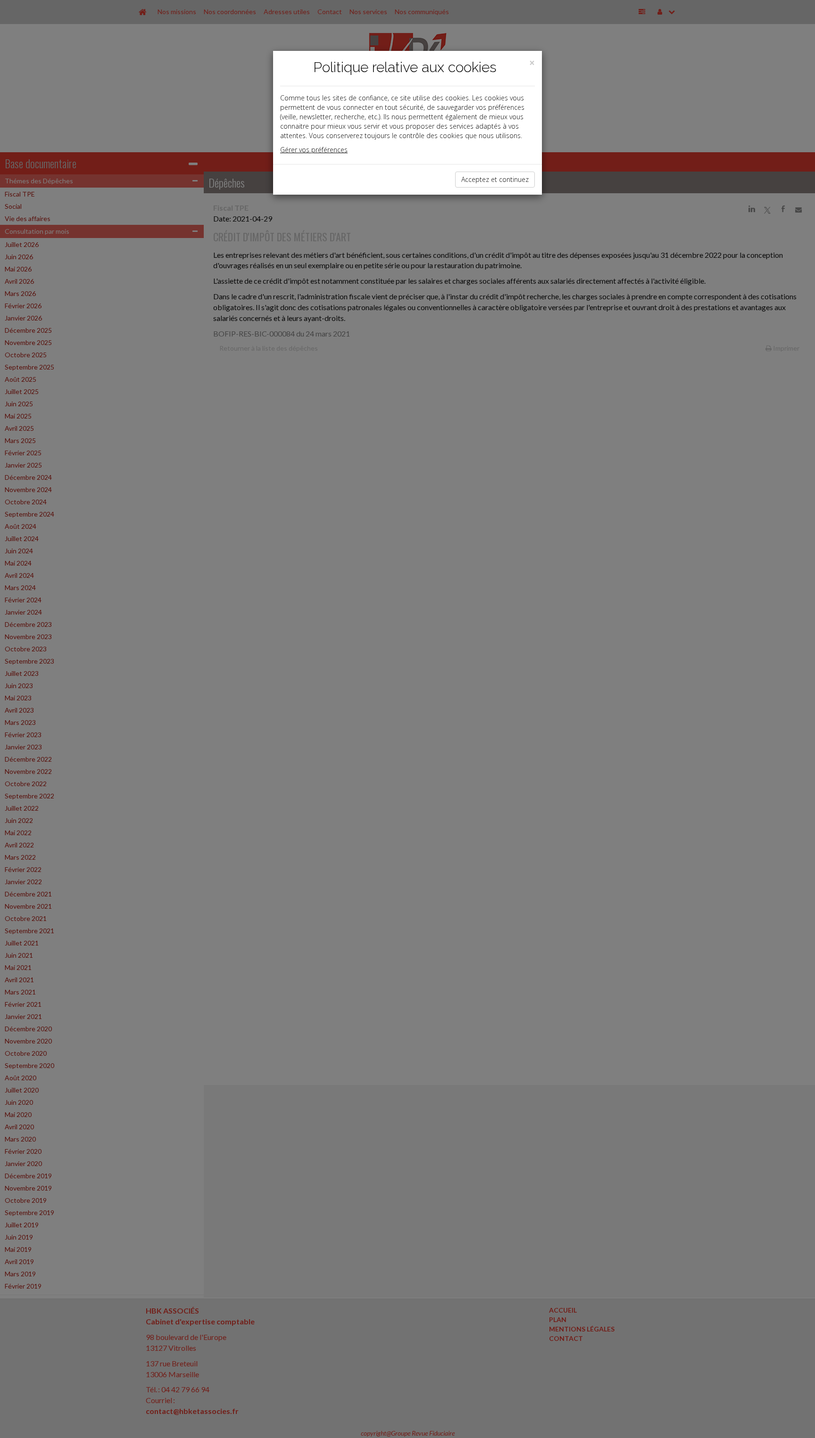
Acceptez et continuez (495, 179)
